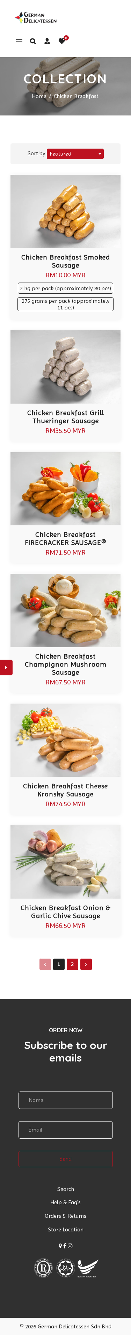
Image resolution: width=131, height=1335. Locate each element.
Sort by (37, 153)
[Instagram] (70, 1245)
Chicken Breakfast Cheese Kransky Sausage (65, 790)
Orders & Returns (65, 1216)
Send (65, 1158)
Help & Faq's (65, 1202)
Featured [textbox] (60, 153)
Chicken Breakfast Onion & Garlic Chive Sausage (66, 912)
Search (65, 1189)
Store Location (65, 1229)
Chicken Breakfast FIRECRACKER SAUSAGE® (65, 539)
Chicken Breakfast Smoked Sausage (65, 261)
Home (39, 96)
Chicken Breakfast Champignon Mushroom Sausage (66, 664)
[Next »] (86, 964)
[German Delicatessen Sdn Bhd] (35, 17)
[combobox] (75, 154)
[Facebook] (64, 1245)
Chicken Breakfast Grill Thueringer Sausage (65, 417)
